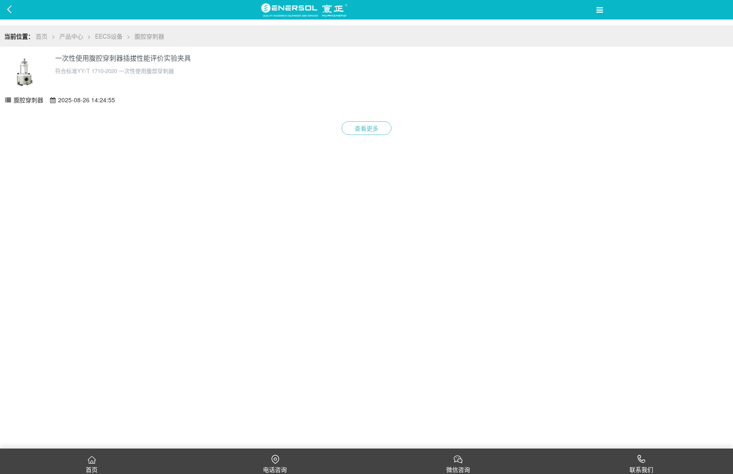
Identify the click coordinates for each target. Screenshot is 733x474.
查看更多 (366, 128)
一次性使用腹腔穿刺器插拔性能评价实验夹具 (123, 58)
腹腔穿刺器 (149, 36)
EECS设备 (109, 36)
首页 (42, 36)
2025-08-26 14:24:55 (85, 99)
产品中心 (71, 36)
